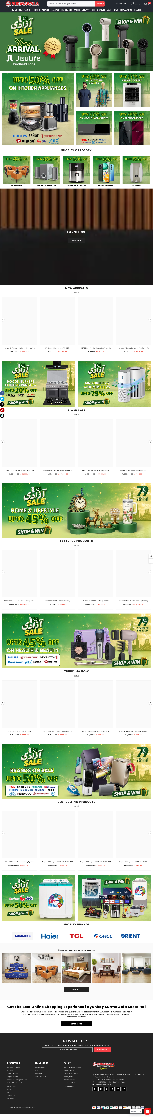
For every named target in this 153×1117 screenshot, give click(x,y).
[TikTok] (106, 1089)
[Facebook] (95, 1089)
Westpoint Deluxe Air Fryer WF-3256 (57, 348)
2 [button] (72, 67)
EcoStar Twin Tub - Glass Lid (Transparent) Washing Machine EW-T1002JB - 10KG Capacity (19, 601)
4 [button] (78, 67)
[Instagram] (100, 1089)
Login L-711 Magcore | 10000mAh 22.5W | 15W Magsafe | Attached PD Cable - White (133, 862)
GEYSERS (136, 185)
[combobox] (71, 4)
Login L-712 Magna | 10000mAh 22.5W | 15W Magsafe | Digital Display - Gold (57, 862)
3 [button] (75, 67)
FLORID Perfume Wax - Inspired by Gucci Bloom (133, 731)
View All (76, 292)
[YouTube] (118, 1089)
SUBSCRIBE (102, 1050)
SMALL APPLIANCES (76, 185)
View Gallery (76, 989)
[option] (20, 327)
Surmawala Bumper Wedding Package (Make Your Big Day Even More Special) (133, 470)
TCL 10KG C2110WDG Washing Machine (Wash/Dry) (95, 601)
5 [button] (81, 67)
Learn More (76, 1024)
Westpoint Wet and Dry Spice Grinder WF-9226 (19, 348)
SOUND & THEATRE (46, 185)
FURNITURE (16, 185)
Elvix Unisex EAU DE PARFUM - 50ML (19, 731)
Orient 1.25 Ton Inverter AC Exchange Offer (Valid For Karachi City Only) (19, 470)
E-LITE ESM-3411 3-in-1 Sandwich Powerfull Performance (95, 348)
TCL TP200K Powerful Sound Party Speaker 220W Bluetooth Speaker (19, 862)
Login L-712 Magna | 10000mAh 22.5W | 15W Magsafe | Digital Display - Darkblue (95, 862)
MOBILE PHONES (106, 185)
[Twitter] (124, 1089)
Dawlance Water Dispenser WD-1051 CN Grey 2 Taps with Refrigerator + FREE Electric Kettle (95, 470)
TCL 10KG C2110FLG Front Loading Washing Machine (133, 601)
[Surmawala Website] (16, 170)
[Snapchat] (112, 1089)
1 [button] (69, 67)
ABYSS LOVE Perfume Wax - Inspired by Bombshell (95, 731)
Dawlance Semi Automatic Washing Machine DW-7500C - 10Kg (57, 601)
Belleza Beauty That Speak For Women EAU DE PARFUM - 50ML (57, 731)
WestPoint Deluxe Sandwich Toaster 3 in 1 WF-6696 (133, 348)
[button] (2, 42)
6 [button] (83, 67)
